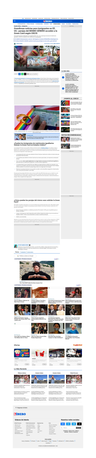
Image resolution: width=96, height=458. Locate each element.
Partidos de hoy (28, 18)
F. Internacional (39, 23)
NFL (38, 432)
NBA (39, 427)
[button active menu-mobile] (14, 21)
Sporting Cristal (47, 18)
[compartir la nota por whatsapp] (22, 74)
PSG (27, 433)
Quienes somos (71, 430)
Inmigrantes (24, 26)
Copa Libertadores (30, 424)
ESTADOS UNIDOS (56, 23)
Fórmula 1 (40, 430)
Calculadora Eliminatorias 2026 (19, 433)
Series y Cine (52, 429)
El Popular (33, 441)
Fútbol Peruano (30, 23)
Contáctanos (65, 430)
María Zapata (19, 43)
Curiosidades (52, 430)
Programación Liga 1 (55, 18)
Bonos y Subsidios (53, 424)
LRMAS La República (70, 441)
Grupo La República (25, 441)
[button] (81, 21)
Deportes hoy (40, 423)
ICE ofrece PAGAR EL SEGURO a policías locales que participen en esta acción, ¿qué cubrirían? (36, 41)
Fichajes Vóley (71, 18)
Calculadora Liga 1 (19, 430)
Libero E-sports (44, 441)
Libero (38, 441)
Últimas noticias (21, 23)
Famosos (51, 427)
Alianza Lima (40, 18)
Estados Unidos (17, 26)
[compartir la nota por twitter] (25, 74)
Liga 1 (16, 429)
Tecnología (51, 432)
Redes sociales (52, 426)
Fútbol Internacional (30, 423)
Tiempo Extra (75, 23)
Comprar (27, 364)
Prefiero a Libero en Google (26, 256)
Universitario (34, 18)
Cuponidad (48, 443)
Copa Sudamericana (30, 427)
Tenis (39, 429)
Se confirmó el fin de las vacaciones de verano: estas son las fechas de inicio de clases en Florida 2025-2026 (43, 137)
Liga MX (28, 435)
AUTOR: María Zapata (23, 245)
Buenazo (55, 441)
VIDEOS (63, 23)
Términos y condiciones (73, 432)
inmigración (38, 36)
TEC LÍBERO (68, 23)
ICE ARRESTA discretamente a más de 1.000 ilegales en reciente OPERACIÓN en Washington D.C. (36, 39)
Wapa (50, 441)
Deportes (46, 23)
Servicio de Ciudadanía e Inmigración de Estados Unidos (27, 78)
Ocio (51, 23)
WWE (39, 426)
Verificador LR (61, 441)
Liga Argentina (29, 430)
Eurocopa (28, 429)
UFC (39, 424)
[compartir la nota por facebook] (19, 74)
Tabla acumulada (63, 18)
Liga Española (29, 432)
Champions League (30, 426)
